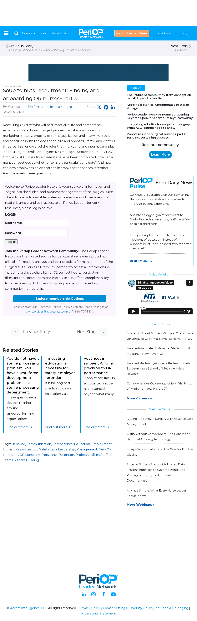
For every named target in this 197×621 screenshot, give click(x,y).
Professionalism (87, 455)
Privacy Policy (89, 608)
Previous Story (50, 48)
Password (13, 233)
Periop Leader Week (132, 33)
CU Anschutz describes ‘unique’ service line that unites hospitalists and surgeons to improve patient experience (159, 199)
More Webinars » (141, 504)
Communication (39, 444)
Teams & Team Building (21, 460)
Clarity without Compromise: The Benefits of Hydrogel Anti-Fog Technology (158, 436)
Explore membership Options (59, 298)
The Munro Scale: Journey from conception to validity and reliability (159, 96)
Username (13, 223)
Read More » (141, 261)
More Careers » (139, 398)
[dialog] (16, 33)
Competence (63, 444)
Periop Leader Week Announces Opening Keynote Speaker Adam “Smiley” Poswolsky (160, 116)
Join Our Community (171, 33)
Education (82, 444)
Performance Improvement (50, 107)
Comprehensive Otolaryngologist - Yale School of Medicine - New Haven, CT (160, 386)
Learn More (160, 154)
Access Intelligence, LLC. (28, 608)
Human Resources (17, 449)
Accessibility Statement (98, 613)
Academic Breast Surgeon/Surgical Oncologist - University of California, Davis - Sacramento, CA (160, 336)
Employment (101, 444)
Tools (42, 33)
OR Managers (29, 455)
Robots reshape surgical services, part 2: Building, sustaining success (156, 135)
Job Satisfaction (45, 449)
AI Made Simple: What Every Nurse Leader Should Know (156, 493)
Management (86, 449)
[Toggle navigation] (6, 33)
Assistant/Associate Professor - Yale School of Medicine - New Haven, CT (158, 351)
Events (27, 33)
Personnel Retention (58, 455)
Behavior (18, 444)
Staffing (106, 455)
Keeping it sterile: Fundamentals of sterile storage (158, 106)
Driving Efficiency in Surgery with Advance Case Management (160, 421)
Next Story (179, 48)
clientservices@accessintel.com (46, 311)
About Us (59, 33)
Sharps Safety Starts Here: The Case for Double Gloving (160, 452)
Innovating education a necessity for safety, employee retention (60, 368)
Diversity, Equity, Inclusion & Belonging (158, 608)
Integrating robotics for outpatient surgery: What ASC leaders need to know (158, 125)
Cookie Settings (115, 608)
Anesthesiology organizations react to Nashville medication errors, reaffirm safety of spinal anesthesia (160, 219)
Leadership (66, 449)
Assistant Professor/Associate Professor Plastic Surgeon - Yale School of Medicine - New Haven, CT (159, 368)
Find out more (18, 427)
